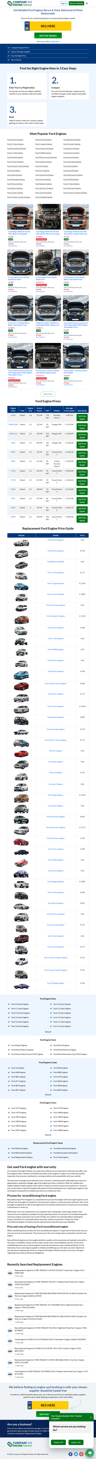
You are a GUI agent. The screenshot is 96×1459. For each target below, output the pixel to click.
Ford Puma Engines (55, 871)
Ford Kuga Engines (55, 795)
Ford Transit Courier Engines (55, 970)
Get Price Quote (82, 417)
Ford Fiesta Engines (56, 671)
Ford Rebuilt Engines (19, 1148)
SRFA (13, 461)
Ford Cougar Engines (55, 583)
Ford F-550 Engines (56, 638)
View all (48, 1031)
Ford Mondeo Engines (56, 838)
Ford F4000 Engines (56, 649)
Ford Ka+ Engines (56, 784)
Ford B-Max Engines (56, 551)
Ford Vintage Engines (55, 983)
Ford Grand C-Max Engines (56, 740)
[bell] (87, 3)
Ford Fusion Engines (56, 706)
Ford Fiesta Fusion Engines (55, 683)
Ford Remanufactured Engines (66, 1153)
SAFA (13, 443)
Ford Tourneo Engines (56, 925)
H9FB (13, 517)
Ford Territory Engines (56, 914)
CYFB (13, 480)
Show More (48, 394)
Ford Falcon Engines (56, 660)
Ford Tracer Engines (56, 936)
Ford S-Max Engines (56, 892)
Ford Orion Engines (56, 849)
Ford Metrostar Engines (55, 827)
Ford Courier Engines (55, 594)
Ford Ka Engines (55, 772)
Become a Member (76, 3)
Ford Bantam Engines (55, 561)
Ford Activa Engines (56, 540)
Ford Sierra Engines (55, 903)
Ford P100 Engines (55, 860)
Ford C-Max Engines (56, 572)
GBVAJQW (13, 424)
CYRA (13, 471)
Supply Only (76, 1442)
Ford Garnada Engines (56, 729)
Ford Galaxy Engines (56, 717)
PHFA (13, 489)
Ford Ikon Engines (56, 762)
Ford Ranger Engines (56, 881)
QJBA (13, 415)
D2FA (13, 507)
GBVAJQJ (13, 433)
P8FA (13, 452)
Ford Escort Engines (56, 627)
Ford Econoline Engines (55, 605)
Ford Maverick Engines (56, 816)
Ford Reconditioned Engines (65, 1148)
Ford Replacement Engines (22, 1157)
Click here (55, 41)
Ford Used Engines (61, 1157)
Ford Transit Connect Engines (56, 957)
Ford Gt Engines (55, 751)
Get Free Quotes (48, 35)
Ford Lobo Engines (55, 806)
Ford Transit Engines (56, 947)
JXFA (13, 498)
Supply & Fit (58, 1442)
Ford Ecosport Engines (56, 616)
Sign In (63, 3)
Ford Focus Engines (55, 694)
